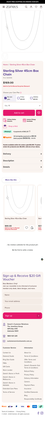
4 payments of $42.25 (21, 132)
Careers (27, 382)
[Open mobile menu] (4, 7)
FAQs (5, 363)
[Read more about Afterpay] (29, 131)
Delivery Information (31, 378)
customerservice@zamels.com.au (19, 341)
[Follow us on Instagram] (41, 413)
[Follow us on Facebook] (38, 413)
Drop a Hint (13, 126)
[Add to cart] (32, 227)
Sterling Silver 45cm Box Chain (16, 218)
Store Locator (7, 370)
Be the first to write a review (22, 250)
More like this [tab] (11, 180)
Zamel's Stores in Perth (11, 374)
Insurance (27, 389)
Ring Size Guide (8, 360)
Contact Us (7, 353)
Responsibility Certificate (33, 399)
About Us (27, 353)
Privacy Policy (29, 375)
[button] (22, 249)
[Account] (31, 6)
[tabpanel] (22, 208)
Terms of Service (9, 392)
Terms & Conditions (31, 356)
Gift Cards (6, 367)
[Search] (26, 7)
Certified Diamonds (31, 392)
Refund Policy (29, 371)
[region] (22, 2)
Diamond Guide (8, 356)
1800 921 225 (12, 336)
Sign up (8, 315)
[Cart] (41, 7)
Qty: (6, 105)
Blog (25, 395)
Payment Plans (29, 385)
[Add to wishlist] (39, 113)
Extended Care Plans (10, 389)
